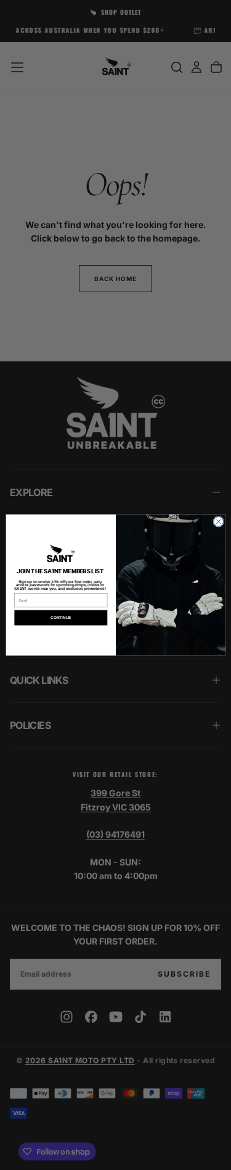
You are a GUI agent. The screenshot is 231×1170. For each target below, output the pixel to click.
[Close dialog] (218, 521)
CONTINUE (61, 617)
